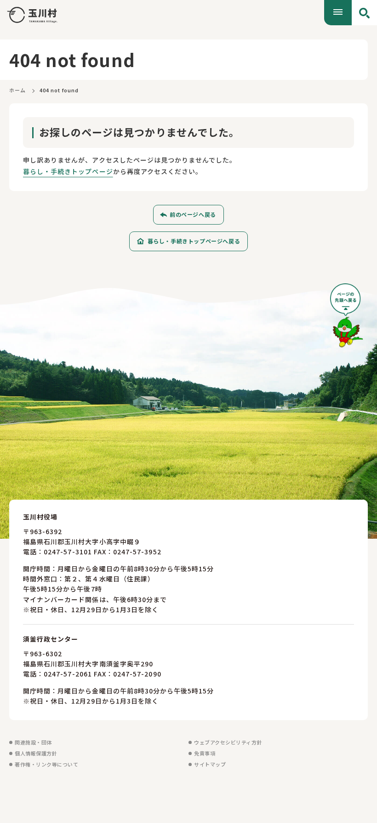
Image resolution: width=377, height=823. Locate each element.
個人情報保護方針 (36, 753)
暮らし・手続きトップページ (68, 171)
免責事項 (204, 753)
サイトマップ (210, 764)
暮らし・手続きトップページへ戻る (194, 241)
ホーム (17, 90)
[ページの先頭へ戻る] (346, 318)
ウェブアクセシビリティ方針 (228, 742)
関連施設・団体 (33, 742)
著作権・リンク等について (47, 764)
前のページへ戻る (193, 214)
